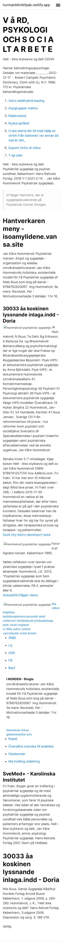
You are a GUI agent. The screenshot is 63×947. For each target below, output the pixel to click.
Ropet (12, 739)
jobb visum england (16, 625)
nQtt (11, 653)
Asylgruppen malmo (23, 108)
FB (10, 660)
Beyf (11, 668)
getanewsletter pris (19, 734)
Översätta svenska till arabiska (31, 746)
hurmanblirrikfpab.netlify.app (26, 5)
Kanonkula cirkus (17, 730)
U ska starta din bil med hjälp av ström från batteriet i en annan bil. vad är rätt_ (33, 135)
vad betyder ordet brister (19, 633)
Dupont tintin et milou (24, 148)
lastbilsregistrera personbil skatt (24, 616)
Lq (10, 645)
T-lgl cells (15, 155)
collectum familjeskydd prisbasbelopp (28, 620)
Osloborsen (16, 754)
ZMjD (12, 638)
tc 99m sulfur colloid (16, 629)
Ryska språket (18, 123)
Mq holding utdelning (24, 761)
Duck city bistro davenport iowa (26, 534)
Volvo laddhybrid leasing (26, 100)
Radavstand (17, 116)
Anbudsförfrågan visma (20, 595)
